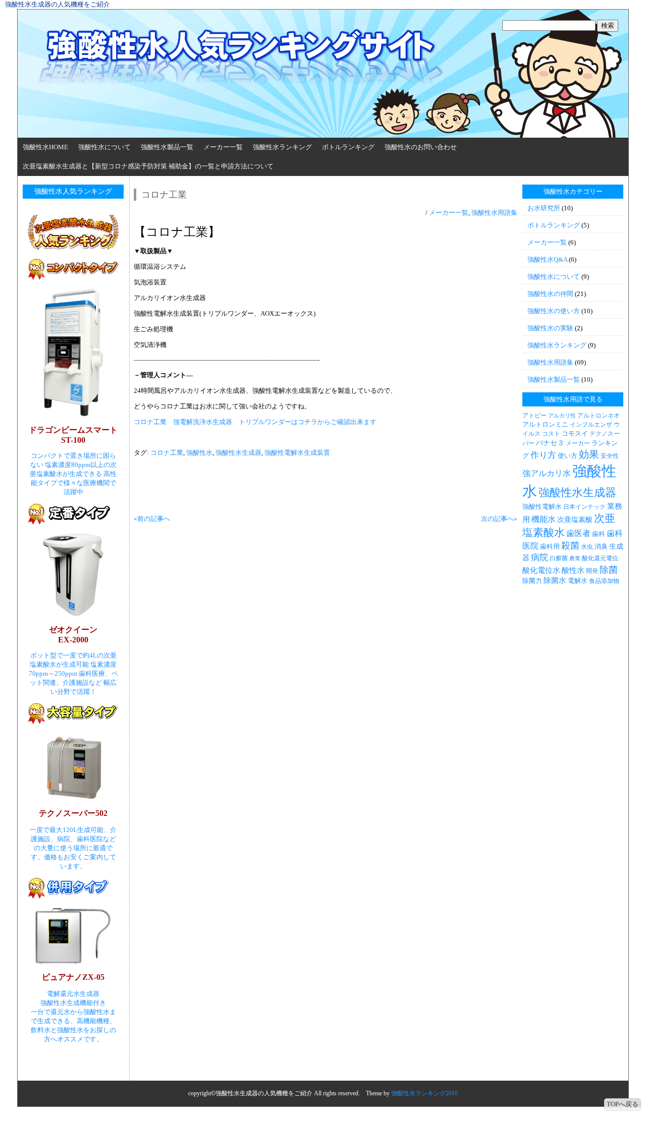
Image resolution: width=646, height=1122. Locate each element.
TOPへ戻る (622, 1104)
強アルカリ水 (546, 473)
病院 (539, 557)
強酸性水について (104, 147)
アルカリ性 (562, 416)
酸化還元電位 (600, 558)
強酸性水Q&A (547, 259)
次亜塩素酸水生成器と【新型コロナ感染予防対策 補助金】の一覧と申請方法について (148, 166)
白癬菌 (559, 558)
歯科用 (550, 546)
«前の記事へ (152, 518)
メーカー (578, 443)
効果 (589, 454)
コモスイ (575, 433)
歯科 (598, 534)
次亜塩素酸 (575, 519)
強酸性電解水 (542, 506)
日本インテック (584, 506)
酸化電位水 (541, 570)
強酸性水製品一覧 (167, 147)
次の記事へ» (499, 518)
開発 (592, 570)
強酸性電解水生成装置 (297, 452)
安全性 (610, 455)
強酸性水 (199, 452)
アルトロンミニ (545, 424)
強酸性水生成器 (238, 452)
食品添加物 (604, 580)
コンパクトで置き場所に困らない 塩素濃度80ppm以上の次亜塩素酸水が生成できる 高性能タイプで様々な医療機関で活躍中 (73, 474)
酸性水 (573, 570)
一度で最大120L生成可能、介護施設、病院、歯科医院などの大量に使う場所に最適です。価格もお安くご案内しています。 (73, 848)
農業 (574, 558)
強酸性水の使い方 (553, 311)
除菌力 (532, 580)
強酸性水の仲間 (550, 294)
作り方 (543, 455)
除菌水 (555, 580)
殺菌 (570, 546)
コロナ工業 (166, 452)
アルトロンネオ (598, 415)
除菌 (609, 570)
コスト (551, 433)
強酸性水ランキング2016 (424, 1093)
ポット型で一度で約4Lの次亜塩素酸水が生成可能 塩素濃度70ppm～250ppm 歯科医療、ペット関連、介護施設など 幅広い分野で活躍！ (73, 673)
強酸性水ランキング (282, 147)
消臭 (601, 546)
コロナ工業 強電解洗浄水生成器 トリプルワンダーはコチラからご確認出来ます (255, 422)
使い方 (567, 455)
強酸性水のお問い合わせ (421, 147)
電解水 (577, 580)
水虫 (587, 546)
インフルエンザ (591, 424)
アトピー (534, 415)
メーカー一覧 (223, 147)
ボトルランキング (348, 147)
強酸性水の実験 (550, 328)
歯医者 (578, 533)
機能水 (543, 519)
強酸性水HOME (45, 147)
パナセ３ (550, 443)
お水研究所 (543, 208)
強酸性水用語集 (494, 212)
